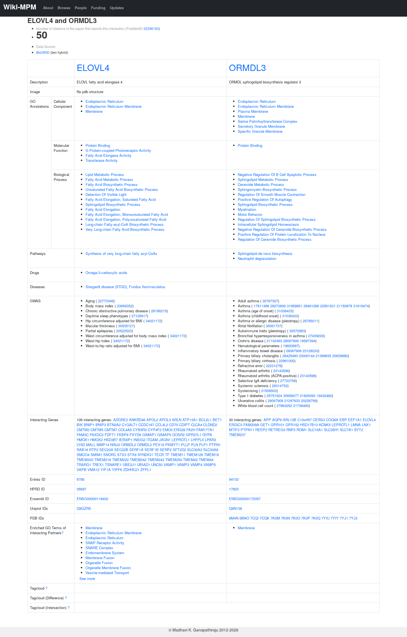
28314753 (279, 385)
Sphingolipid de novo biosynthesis (265, 253)
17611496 (261, 305)
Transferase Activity (102, 160)
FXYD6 (135, 434)
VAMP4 (196, 464)
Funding (98, 7)
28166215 (159, 310)
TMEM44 (206, 459)
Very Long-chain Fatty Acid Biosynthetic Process (125, 229)
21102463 (274, 340)
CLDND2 (210, 424)
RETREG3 (276, 429)
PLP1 (203, 444)
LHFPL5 (197, 439)
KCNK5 (325, 424)
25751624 (274, 395)
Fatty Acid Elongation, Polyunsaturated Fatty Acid (126, 219)
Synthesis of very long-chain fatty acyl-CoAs (121, 253)
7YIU (325, 518)
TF (167, 454)
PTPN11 (247, 429)
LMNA (356, 424)
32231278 (273, 365)
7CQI (254, 518)
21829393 (307, 395)
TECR (159, 454)
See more (87, 578)
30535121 (126, 325)
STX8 (131, 454)
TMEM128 (194, 454)
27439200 (316, 335)
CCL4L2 (161, 424)
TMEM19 (211, 454)
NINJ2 (115, 444)
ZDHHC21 (131, 469)
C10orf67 (304, 419)
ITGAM (152, 439)
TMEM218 (102, 459)
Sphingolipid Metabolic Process (263, 179)
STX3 (121, 454)
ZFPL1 (145, 469)
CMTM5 (97, 429)
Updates (117, 7)
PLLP (185, 444)
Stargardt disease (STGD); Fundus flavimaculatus (125, 286)
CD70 (173, 424)
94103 (234, 479)
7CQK (264, 518)
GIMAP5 (164, 434)
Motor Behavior (250, 214)
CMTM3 (83, 429)
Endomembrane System (105, 552)
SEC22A (106, 449)
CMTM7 (110, 429)
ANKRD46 (137, 419)
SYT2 (358, 429)
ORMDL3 (247, 67)
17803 (234, 489)
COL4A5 (125, 429)
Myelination (247, 209)
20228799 (308, 400)
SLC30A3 (194, 449)
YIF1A (106, 469)
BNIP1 (89, 424)
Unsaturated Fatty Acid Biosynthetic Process (122, 189)
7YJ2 (353, 518)
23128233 (310, 350)
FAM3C (83, 434)
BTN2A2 (114, 424)
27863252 (284, 405)
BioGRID (43, 52)
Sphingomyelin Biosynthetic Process (267, 189)
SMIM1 (96, 454)
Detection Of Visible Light (106, 194)
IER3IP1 (125, 439)
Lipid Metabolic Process (105, 174)
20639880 (340, 355)
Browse (64, 7)
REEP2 (261, 429)
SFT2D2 (179, 449)
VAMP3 (183, 464)
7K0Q (315, 518)
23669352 (124, 305)
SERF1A (136, 449)
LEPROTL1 (181, 439)
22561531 (328, 305)
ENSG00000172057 (245, 498)
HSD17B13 (309, 424)
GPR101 (277, 424)
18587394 (307, 340)
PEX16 (158, 444)
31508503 (269, 390)
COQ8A (332, 419)
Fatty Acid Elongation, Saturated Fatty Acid (121, 199)
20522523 (124, 330)
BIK (80, 424)
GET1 (265, 424)
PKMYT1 (172, 444)
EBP (343, 419)
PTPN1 (215, 444)
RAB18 (82, 449)
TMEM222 (120, 459)
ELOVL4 (93, 67)
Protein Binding (98, 145)
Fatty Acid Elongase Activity (109, 155)
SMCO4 (83, 454)
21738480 (301, 405)
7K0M (275, 518)
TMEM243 (156, 459)
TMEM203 (85, 459)
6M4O (244, 518)
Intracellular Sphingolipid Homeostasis (268, 224)
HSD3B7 (111, 439)
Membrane (94, 111)
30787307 (270, 300)
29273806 (278, 305)
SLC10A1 (315, 429)
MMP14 (103, 444)
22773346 (106, 300)
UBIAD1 (143, 464)
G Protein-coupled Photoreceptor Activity (118, 150)
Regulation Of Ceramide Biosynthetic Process (274, 239)
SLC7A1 (346, 429)
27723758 (288, 380)
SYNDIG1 (145, 454)
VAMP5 (210, 464)
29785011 (310, 320)
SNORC (109, 454)
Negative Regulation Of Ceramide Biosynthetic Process (282, 229)
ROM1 (302, 429)
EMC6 (167, 429)
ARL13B (289, 419)
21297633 (292, 400)
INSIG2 (139, 439)
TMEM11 (178, 454)
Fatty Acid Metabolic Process (109, 179)
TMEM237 (237, 434)
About (48, 7)
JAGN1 (165, 439)
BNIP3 (101, 424)
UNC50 (157, 464)
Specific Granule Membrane (260, 131)
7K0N (285, 518)
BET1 (217, 419)
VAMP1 (170, 464)
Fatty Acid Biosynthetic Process (112, 184)
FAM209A (251, 424)
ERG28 (179, 429)
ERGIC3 (235, 424)
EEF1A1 (355, 419)
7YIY (335, 518)
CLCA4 (196, 424)
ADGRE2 (120, 419)
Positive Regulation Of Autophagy (265, 199)
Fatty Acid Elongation (103, 209)
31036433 (284, 310)
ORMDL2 (128, 444)
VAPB (81, 469)
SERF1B (152, 449)
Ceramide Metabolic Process (261, 184)
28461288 (311, 305)
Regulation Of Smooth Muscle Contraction (271, 194)
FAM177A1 (205, 429)
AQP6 (277, 419)
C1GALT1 (129, 424)
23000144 (307, 355)
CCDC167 (146, 424)
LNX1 (366, 424)
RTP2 (93, 449)
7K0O (295, 518)
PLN (194, 444)
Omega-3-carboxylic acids (106, 272)
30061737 (273, 325)
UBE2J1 (129, 464)
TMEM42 (190, 459)
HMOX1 (83, 439)
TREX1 (98, 464)
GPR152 (292, 424)
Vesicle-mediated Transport (107, 572)
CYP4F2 (154, 429)
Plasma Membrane (253, 111)
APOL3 (165, 419)
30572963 (297, 330)
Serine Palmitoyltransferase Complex (267, 121)
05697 (81, 489)
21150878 (344, 305)
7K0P (305, 518)
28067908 (291, 340)
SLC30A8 (210, 449)
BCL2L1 (205, 419)
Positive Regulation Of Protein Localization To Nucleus (282, 234)
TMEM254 (173, 459)
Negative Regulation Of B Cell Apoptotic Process (277, 174)
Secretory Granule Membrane (261, 126)
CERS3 (319, 419)
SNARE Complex (99, 547)
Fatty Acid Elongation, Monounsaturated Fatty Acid (127, 214)
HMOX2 (96, 439)
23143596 (281, 370)
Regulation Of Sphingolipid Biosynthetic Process (277, 219)
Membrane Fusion (100, 557)
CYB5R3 (140, 429)
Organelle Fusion (99, 562)
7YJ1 (344, 518)
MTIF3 (234, 429)
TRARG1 (84, 464)
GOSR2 (178, 434)
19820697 (290, 345)
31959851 (294, 305)
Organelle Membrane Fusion (108, 567)
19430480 (324, 395)
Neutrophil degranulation (257, 258)
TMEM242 (138, 459)
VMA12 (93, 469)
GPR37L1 (193, 434)
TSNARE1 (113, 464)
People (81, 7)
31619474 (361, 305)
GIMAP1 (149, 434)
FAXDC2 (97, 434)
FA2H (190, 429)
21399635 (323, 355)
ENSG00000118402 (92, 498)
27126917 (139, 315)
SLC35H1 (331, 429)
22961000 (286, 360)
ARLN (176, 419)
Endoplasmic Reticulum (104, 101)
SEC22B (121, 449)
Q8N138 (235, 508)
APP (267, 419)
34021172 (153, 320)
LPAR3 (210, 439)
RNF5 (290, 429)
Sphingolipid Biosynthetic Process (113, 204)
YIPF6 (117, 469)
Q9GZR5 (84, 508)
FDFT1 (110, 434)
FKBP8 (122, 434)
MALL (91, 444)
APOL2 (152, 419)
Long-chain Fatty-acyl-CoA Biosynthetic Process (125, 224)
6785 (80, 479)
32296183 (151, 28)
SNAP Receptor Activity (105, 542)
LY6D (81, 444)
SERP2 (166, 449)
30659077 (291, 395)
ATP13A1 (190, 419)
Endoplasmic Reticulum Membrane (113, 106)
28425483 (290, 355)
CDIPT (184, 424)
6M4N (233, 518)
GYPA (207, 434)
